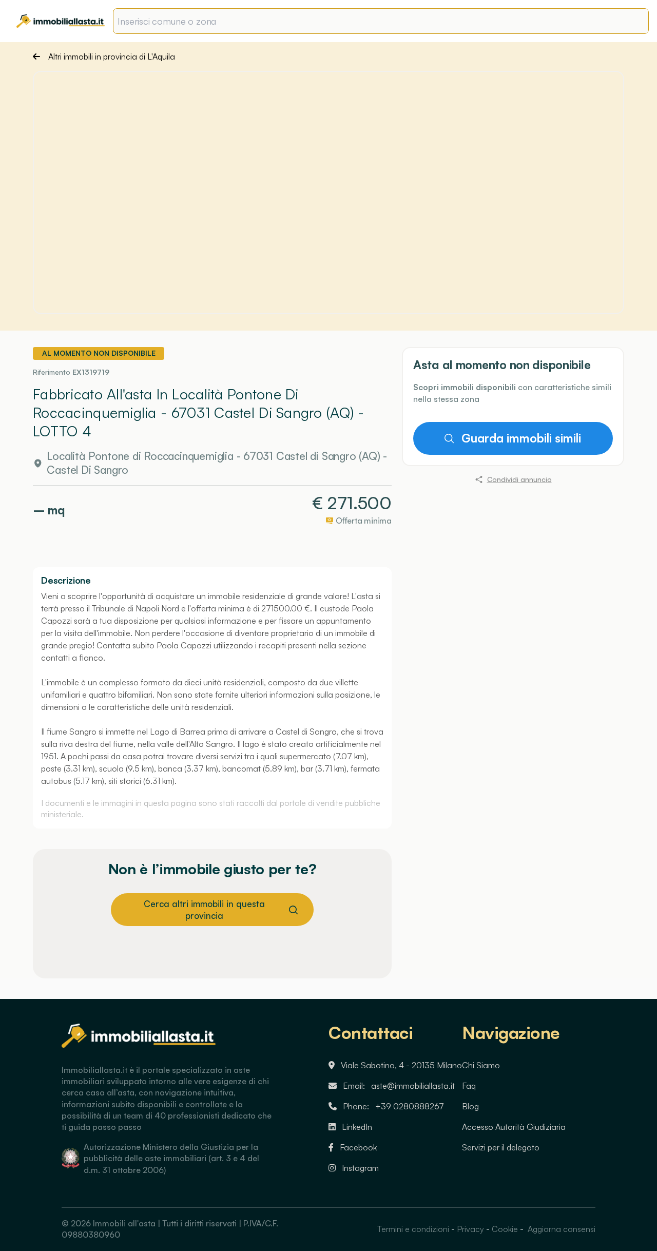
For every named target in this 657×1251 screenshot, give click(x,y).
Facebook (358, 1147)
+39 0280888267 (409, 1106)
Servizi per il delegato (500, 1147)
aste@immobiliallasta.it (413, 1086)
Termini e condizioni (413, 1229)
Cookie (505, 1229)
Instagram (360, 1168)
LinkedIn (357, 1127)
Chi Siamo (481, 1065)
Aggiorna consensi (560, 1229)
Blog (470, 1106)
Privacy (470, 1229)
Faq (469, 1086)
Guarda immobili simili (520, 438)
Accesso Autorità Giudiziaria (514, 1127)
